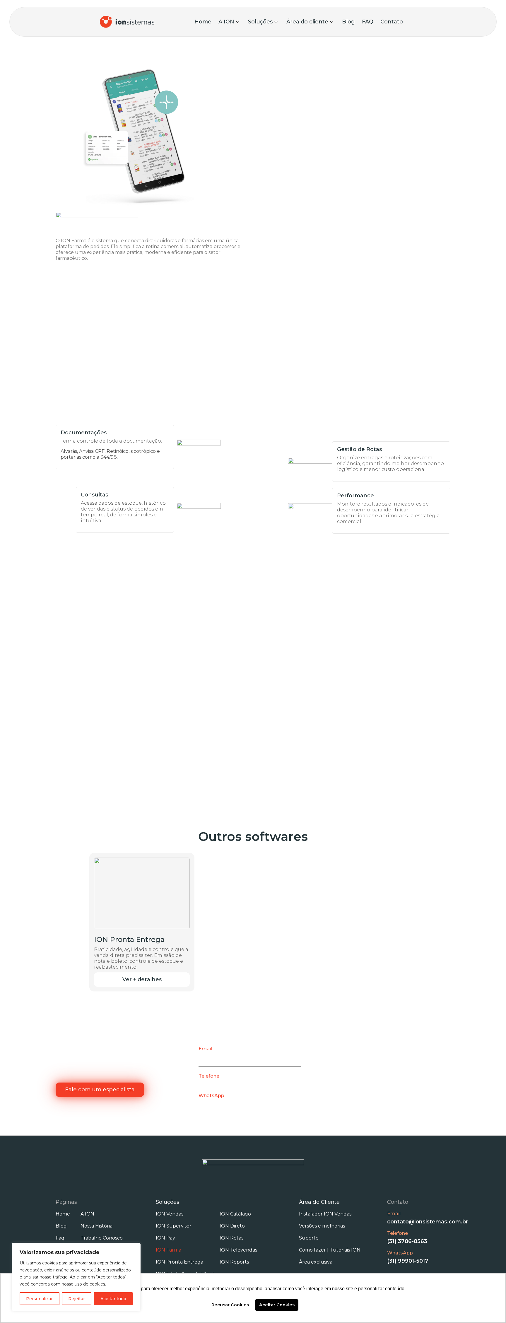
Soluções (260, 21)
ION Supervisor (174, 1226)
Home (202, 21)
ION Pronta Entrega (179, 1262)
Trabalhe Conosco (102, 1238)
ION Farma (168, 1250)
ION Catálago (235, 1214)
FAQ (367, 21)
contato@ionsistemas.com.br (239, 1057)
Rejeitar (76, 1298)
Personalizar (39, 1298)
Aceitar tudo (113, 1298)
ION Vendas (169, 1214)
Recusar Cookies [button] (230, 1304)
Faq (60, 1238)
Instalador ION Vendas (325, 1214)
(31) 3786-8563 (219, 1084)
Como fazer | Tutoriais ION (329, 1250)
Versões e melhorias (322, 1226)
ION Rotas (231, 1238)
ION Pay (165, 1238)
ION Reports (234, 1262)
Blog (348, 21)
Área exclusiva (315, 1262)
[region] (76, 1277)
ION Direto (232, 1226)
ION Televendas (238, 1250)
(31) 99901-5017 (219, 1103)
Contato (391, 21)
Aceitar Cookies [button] (277, 1304)
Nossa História (96, 1226)
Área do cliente (307, 21)
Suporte (309, 1238)
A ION (226, 21)
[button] (142, 979)
